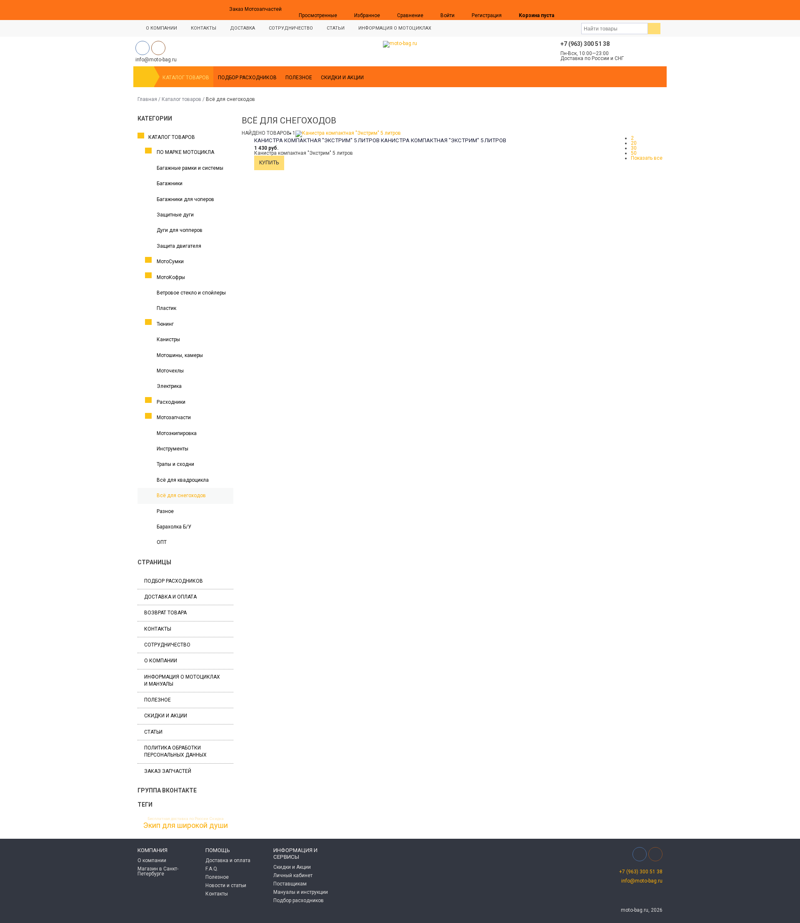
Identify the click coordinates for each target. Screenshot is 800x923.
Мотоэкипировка (177, 433)
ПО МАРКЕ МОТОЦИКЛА (185, 152)
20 (634, 143)
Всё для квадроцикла (183, 480)
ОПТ (162, 542)
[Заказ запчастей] (571, 10)
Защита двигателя (179, 246)
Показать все (646, 158)
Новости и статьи (225, 885)
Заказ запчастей (167, 771)
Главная (147, 99)
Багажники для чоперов (185, 199)
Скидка (217, 819)
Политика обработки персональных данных (175, 751)
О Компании (161, 28)
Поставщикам (290, 884)
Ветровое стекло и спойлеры (191, 293)
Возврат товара (165, 613)
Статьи (336, 28)
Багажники (169, 183)
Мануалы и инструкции (300, 892)
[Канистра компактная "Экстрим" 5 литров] (348, 133)
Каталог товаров (185, 77)
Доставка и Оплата (170, 597)
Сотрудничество (291, 28)
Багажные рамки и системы (190, 168)
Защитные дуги (175, 215)
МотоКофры (171, 277)
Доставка (242, 28)
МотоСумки (170, 261)
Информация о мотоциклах (394, 28)
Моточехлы (170, 371)
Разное (165, 511)
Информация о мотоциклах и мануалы (182, 680)
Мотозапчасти (174, 417)
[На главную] (143, 76)
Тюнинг (165, 324)
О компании (160, 661)
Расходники (171, 402)
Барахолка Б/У (174, 527)
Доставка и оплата (227, 860)
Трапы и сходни (175, 464)
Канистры (168, 339)
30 (634, 148)
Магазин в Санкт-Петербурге (158, 871)
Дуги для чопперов (179, 230)
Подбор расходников (247, 77)
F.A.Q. (211, 869)
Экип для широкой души (185, 825)
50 (634, 153)
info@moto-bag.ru (641, 881)
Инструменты (172, 449)
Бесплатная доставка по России (178, 819)
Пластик (166, 308)
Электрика (169, 386)
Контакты (203, 28)
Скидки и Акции (342, 77)
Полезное (298, 77)
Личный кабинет (292, 875)
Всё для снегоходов (181, 495)
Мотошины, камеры (180, 355)
